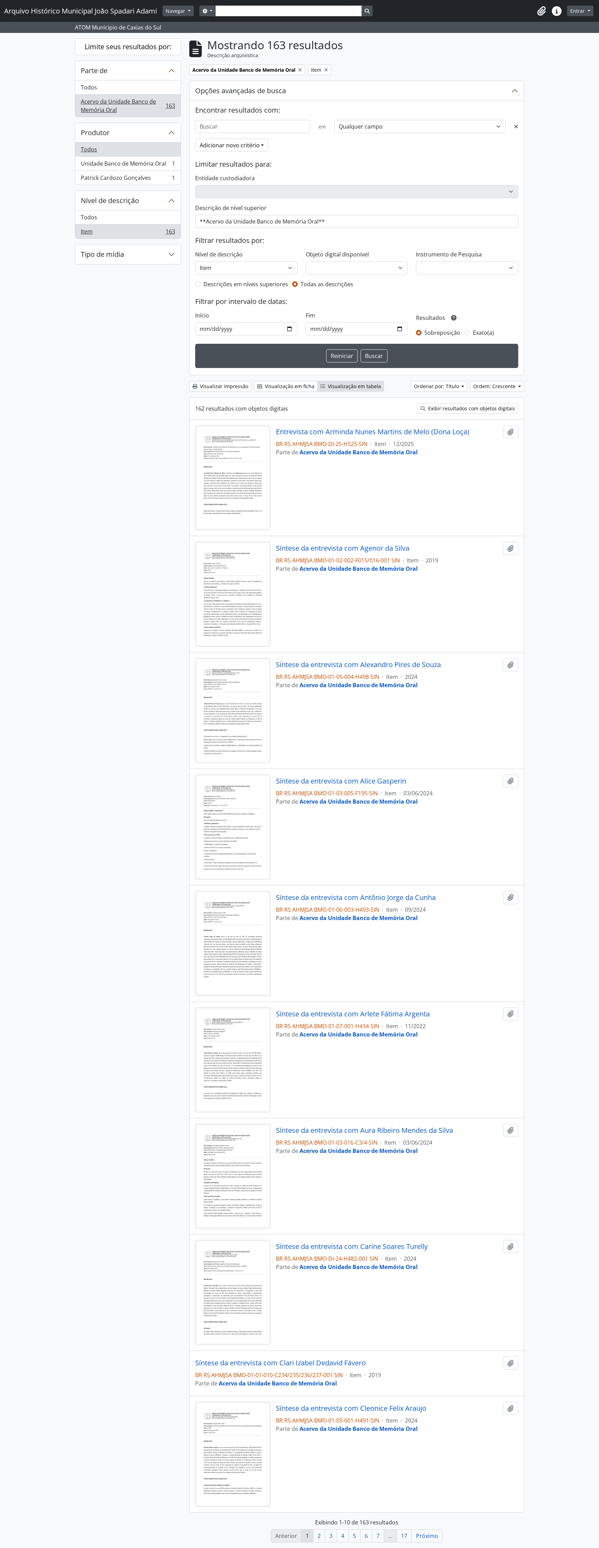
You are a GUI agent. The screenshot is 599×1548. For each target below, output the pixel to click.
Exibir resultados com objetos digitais (471, 408)
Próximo (427, 1536)
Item (127, 233)
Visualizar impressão (223, 386)
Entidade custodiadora (225, 178)
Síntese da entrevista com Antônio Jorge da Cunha (356, 897)
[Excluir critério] (516, 126)
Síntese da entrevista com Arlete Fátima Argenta (353, 1014)
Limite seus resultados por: (128, 46)
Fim (310, 315)
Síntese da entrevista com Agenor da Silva (342, 548)
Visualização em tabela (354, 386)
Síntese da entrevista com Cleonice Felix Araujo (351, 1408)
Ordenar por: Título (437, 386)
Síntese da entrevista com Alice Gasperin (341, 781)
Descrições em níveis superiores (245, 284)
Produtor (95, 132)
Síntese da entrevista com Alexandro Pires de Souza (358, 665)
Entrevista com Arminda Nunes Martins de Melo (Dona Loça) (372, 432)
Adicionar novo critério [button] (230, 145)
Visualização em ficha (288, 386)
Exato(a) (483, 332)
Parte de (94, 70)
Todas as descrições (327, 284)
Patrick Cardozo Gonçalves (127, 179)
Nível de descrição (110, 200)
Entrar (578, 11)
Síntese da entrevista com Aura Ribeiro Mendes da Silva (364, 1130)
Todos (89, 87)
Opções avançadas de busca (240, 90)
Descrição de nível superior (231, 208)
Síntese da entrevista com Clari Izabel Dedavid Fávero (280, 1363)
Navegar (176, 11)
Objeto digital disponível (337, 254)
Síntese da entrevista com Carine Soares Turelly (352, 1246)
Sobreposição (442, 332)
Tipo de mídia (102, 254)
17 (404, 1536)
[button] (541, 11)
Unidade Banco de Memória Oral (127, 165)
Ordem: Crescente (495, 386)
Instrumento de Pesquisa (449, 254)
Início (202, 315)
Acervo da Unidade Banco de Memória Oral (127, 106)
